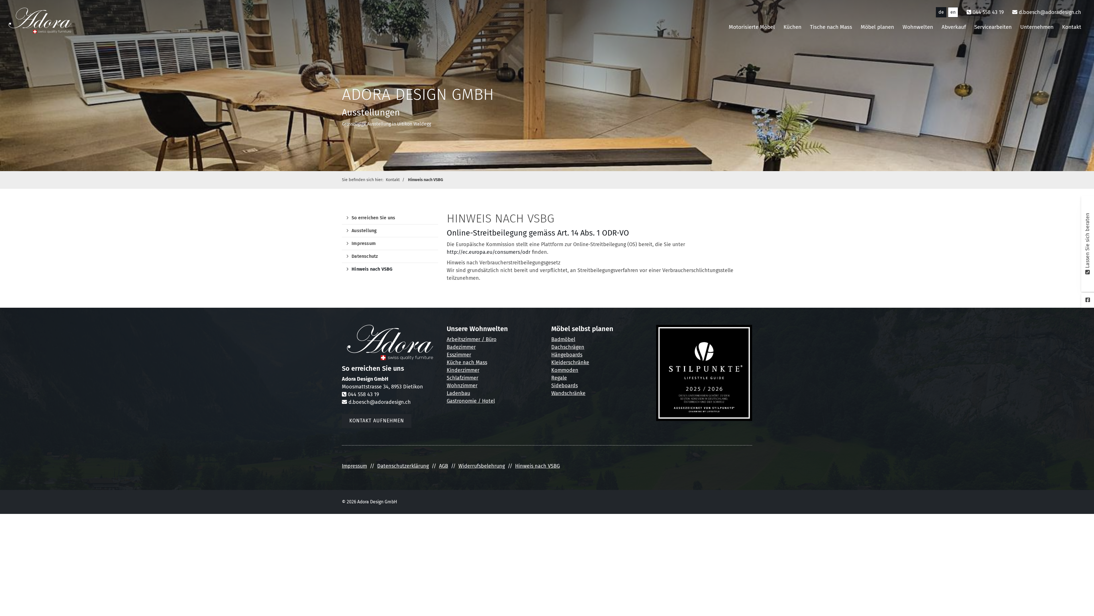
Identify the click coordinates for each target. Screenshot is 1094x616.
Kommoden (564, 370)
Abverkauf (954, 27)
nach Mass (474, 362)
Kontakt (1071, 27)
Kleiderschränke (570, 362)
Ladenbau (458, 393)
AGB (443, 466)
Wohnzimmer (462, 385)
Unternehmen (1037, 27)
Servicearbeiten (993, 27)
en (953, 12)
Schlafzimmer (462, 378)
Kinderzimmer (463, 370)
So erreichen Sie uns (373, 217)
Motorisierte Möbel (752, 27)
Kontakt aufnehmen (376, 421)
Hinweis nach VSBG (425, 179)
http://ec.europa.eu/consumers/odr (488, 252)
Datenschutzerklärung (403, 466)
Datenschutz (365, 256)
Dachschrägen (567, 347)
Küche (454, 362)
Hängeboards (566, 355)
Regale (559, 378)
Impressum (364, 243)
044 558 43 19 (988, 12)
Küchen (792, 27)
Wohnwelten (918, 27)
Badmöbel (563, 339)
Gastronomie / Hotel (471, 401)
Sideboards (564, 385)
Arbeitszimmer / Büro (472, 339)
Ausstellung (364, 230)
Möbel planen (877, 27)
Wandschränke (568, 393)
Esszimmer (459, 355)
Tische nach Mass (831, 27)
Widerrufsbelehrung (481, 466)
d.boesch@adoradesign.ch (1050, 12)
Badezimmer (461, 347)
